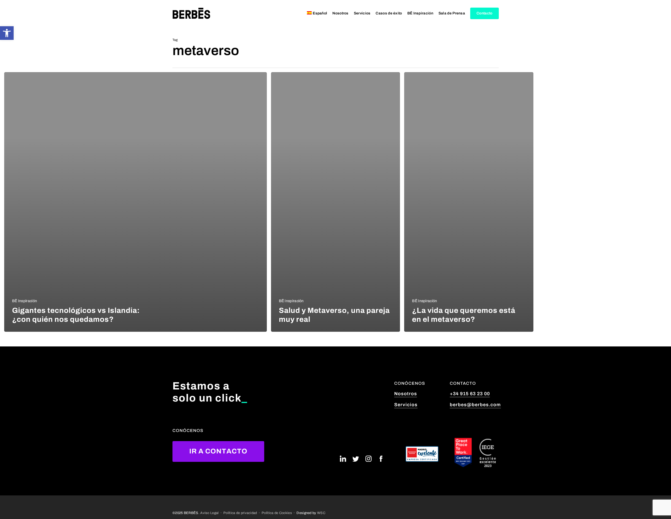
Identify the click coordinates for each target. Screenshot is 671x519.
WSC (321, 513)
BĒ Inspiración (24, 301)
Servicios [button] (406, 404)
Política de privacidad (240, 513)
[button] (7, 33)
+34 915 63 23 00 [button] (470, 393)
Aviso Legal (209, 513)
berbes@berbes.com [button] (475, 404)
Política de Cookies (277, 513)
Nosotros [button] (405, 393)
